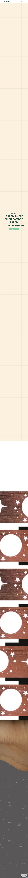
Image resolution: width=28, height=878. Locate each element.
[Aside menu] (2, 1)
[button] (22, 1)
